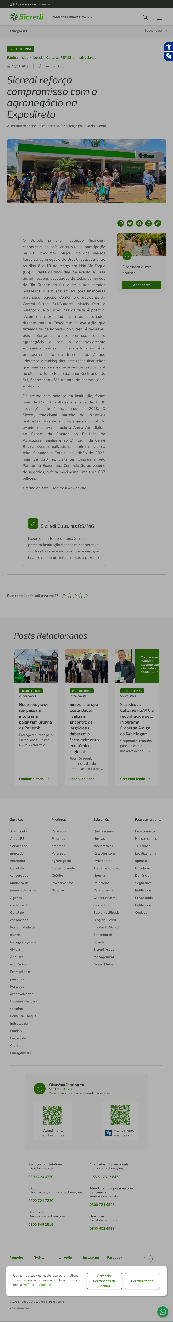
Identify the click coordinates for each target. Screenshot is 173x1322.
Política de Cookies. (37, 1284)
